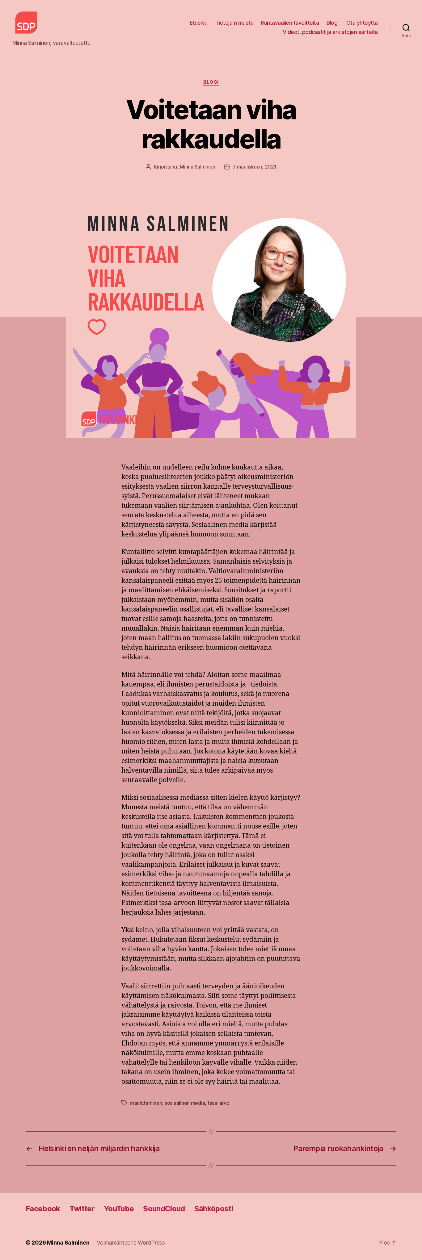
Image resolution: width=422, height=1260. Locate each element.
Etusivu (199, 22)
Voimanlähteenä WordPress (131, 1242)
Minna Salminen (197, 167)
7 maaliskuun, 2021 (254, 167)
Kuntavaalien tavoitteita (290, 22)
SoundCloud (164, 1208)
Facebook (43, 1208)
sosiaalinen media (185, 1103)
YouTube (119, 1208)
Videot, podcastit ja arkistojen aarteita (330, 32)
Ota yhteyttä (362, 22)
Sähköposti (213, 1208)
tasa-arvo (219, 1103)
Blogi (333, 22)
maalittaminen (146, 1103)
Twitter (82, 1208)
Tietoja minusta (234, 22)
